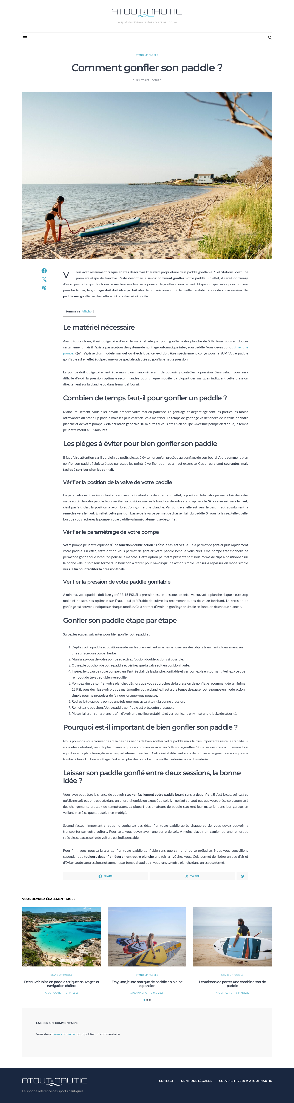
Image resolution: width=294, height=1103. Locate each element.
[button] (144, 1000)
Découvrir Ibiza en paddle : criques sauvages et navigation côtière (61, 984)
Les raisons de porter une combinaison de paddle (232, 984)
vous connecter (64, 1034)
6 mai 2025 (72, 992)
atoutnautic (53, 992)
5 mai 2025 (157, 992)
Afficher (87, 311)
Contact (166, 1081)
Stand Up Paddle (147, 55)
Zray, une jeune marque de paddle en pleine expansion (147, 984)
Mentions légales (196, 1081)
